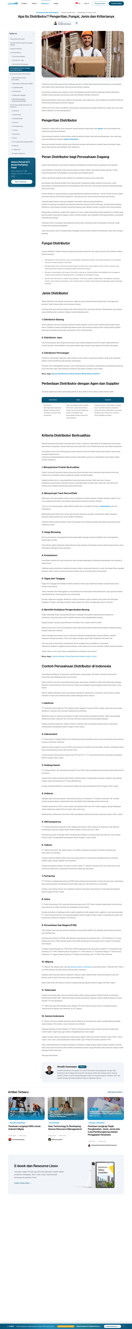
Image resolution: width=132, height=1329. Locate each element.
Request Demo (100, 3)
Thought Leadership (17, 1123)
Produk (24, 3)
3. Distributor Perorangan (19, 64)
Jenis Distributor (16, 52)
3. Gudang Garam (17, 118)
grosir (100, 128)
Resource (45, 4)
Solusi (34, 3)
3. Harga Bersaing (17, 87)
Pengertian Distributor (17, 39)
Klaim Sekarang (20, 182)
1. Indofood (15, 111)
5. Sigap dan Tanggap (18, 95)
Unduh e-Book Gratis (21, 1183)
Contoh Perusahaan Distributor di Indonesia (21, 106)
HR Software (54, 1123)
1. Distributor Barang (18, 56)
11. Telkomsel (15, 149)
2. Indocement (16, 115)
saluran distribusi (70, 139)
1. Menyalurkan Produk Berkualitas (18, 79)
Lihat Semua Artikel (114, 1092)
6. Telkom (14, 130)
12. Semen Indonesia (18, 153)
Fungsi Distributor (16, 49)
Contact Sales (116, 3)
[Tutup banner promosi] (124, 1326)
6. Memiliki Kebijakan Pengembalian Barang (18, 100)
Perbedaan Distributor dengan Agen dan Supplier (20, 69)
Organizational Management (47, 12)
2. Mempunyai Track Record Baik (22, 83)
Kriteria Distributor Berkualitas (20, 74)
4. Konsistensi (16, 91)
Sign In (86, 3)
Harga (56, 3)
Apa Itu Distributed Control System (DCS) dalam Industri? (76, 374)
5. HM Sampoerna (17, 126)
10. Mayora (14, 146)
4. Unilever (15, 122)
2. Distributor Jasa (17, 60)
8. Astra (14, 138)
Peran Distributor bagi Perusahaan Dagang (21, 44)
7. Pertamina (15, 134)
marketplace (105, 506)
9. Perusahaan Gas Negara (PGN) (22, 142)
